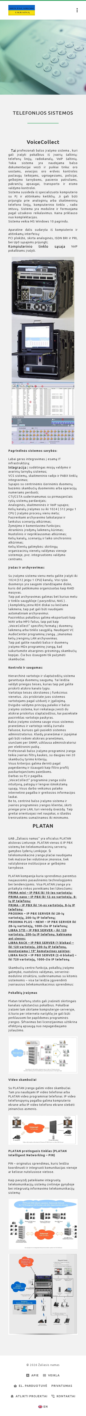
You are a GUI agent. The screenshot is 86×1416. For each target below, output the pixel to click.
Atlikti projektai (31, 1396)
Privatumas (61, 1385)
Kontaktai (66, 1396)
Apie (35, 1375)
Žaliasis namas (21, 10)
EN (45, 1406)
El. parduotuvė (33, 1385)
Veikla (54, 1375)
